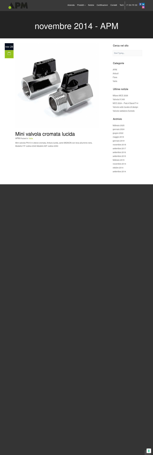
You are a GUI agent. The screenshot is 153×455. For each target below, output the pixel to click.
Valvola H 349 (119, 99)
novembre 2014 (119, 163)
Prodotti (80, 5)
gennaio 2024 (118, 129)
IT (127, 5)
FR (133, 5)
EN (130, 5)
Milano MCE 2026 (120, 95)
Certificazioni (102, 5)
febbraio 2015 (118, 160)
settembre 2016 (119, 152)
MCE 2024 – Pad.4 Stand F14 (125, 103)
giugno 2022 (118, 133)
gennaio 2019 (118, 140)
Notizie (91, 5)
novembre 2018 (119, 144)
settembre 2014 (119, 171)
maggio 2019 (118, 136)
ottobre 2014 (118, 167)
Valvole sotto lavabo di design (125, 107)
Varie (31, 138)
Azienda (71, 5)
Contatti (113, 5)
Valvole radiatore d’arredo (124, 110)
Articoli (116, 73)
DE (136, 5)
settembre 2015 (119, 156)
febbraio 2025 (118, 125)
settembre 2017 (119, 148)
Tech (122, 5)
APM (115, 69)
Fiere (115, 77)
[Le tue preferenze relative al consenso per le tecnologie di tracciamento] (149, 451)
